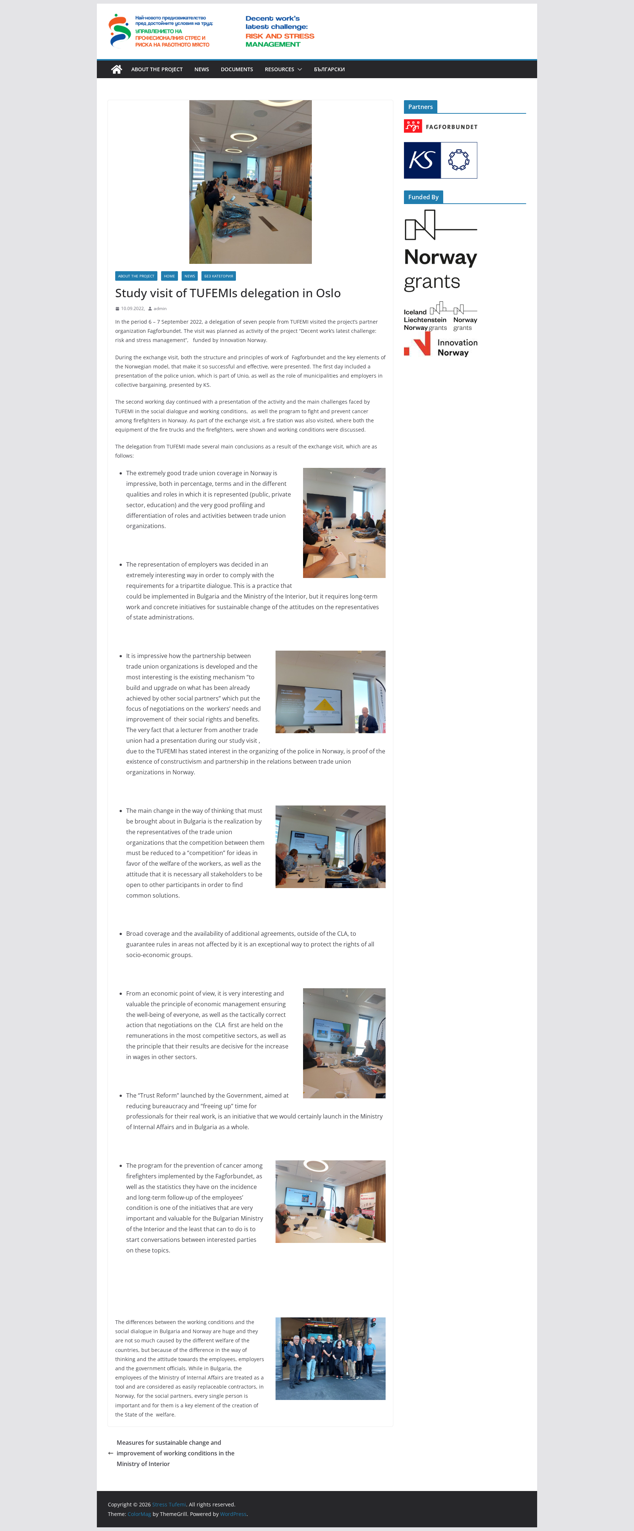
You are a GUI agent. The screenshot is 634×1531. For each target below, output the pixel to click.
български (329, 69)
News (201, 69)
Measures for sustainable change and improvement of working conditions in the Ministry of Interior (175, 1453)
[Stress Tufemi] (116, 69)
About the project (157, 69)
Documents (237, 69)
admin (160, 308)
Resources (279, 69)
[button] (298, 69)
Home (169, 276)
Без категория (218, 276)
